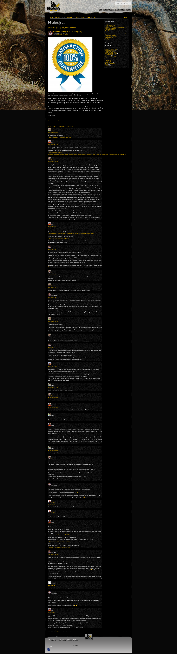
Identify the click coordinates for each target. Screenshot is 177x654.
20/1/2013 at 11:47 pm (53, 514)
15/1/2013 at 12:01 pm (53, 321)
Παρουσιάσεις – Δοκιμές (110, 63)
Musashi (53, 502)
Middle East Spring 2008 (110, 52)
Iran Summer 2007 (109, 51)
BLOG (60, 639)
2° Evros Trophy (108, 59)
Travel (106, 48)
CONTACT (50, 646)
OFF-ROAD (53, 640)
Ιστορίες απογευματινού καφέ (111, 23)
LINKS (68, 641)
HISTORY (75, 644)
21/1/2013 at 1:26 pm (53, 554)
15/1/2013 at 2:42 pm (53, 417)
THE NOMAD (75, 640)
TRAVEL (53, 641)
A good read (107, 40)
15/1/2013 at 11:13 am (53, 226)
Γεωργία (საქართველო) (111, 35)
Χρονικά (107, 65)
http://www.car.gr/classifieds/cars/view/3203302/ (59, 547)
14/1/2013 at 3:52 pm (53, 132)
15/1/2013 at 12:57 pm (53, 366)
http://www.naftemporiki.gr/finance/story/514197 (58, 238)
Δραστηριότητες (108, 62)
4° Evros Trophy (108, 61)
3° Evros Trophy (108, 60)
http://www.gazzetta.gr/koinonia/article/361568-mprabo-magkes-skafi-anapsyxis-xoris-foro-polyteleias (71, 233)
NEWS (60, 640)
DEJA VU (107, 30)
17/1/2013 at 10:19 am (53, 460)
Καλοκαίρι (107, 39)
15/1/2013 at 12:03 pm (53, 338)
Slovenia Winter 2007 (109, 54)
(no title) (107, 38)
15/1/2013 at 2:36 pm (53, 407)
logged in (57, 631)
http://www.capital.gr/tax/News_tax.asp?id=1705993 (59, 137)
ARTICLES (69, 640)
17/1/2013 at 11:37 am (53, 486)
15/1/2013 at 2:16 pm (53, 397)
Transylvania (108, 55)
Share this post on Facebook (56, 121)
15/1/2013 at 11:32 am (53, 274)
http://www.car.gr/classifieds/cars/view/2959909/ (59, 541)
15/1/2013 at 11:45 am (53, 297)
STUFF (68, 639)
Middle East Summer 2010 (111, 53)
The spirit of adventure (110, 29)
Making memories (109, 37)
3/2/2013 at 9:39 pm (52, 585)
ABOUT (74, 639)
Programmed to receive (110, 25)
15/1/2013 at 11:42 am (53, 287)
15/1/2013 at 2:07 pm (53, 387)
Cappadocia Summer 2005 (111, 49)
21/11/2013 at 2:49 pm (53, 612)
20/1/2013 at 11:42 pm (53, 504)
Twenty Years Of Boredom (111, 36)
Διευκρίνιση (107, 31)
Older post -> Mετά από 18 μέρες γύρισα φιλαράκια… (62, 27)
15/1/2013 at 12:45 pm (53, 347)
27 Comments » (66, 34)
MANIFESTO (75, 645)
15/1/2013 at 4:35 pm (53, 426)
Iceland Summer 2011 (110, 50)
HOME (49, 639)
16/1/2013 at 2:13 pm (53, 450)
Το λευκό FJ (107, 24)
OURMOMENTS (54, 644)
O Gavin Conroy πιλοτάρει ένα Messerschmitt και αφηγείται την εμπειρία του (116, 28)
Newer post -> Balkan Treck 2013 (57, 29)
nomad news (59, 34)
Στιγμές (106, 64)
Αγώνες (106, 58)
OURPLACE (53, 643)
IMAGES (53, 639)
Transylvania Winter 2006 (110, 56)
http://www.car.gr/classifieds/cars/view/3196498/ (59, 534)
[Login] (125, 17)
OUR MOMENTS (76, 643)
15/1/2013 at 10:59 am (53, 161)
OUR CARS (64, 640)
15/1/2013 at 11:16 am (53, 249)
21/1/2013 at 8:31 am (53, 523)
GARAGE (64, 639)
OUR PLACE (75, 641)
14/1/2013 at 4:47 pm (53, 144)
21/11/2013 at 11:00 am (53, 595)
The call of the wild (109, 26)
